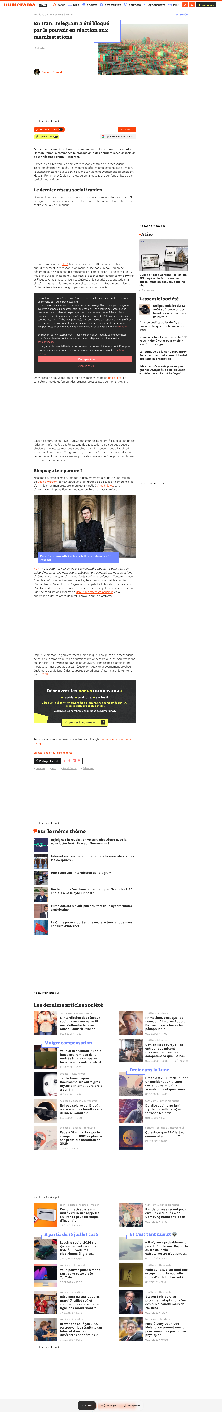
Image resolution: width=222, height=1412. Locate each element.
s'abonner (208, 4)
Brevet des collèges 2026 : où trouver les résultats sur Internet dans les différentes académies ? (81, 1329)
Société (184, 14)
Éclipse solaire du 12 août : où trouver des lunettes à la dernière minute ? (169, 311)
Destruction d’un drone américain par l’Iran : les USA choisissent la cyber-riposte (92, 891)
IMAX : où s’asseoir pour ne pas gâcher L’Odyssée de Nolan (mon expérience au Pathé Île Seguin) (162, 369)
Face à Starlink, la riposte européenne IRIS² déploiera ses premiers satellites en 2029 (81, 1138)
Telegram (88, 768)
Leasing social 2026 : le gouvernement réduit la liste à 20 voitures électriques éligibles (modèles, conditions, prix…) (78, 1248)
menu (43, 4)
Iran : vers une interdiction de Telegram (81, 873)
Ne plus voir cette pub (46, 121)
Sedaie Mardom (48, 482)
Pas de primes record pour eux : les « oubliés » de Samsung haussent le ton (165, 1213)
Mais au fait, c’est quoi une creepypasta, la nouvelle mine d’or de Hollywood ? (166, 1273)
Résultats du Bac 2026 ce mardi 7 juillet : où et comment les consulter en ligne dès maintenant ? (80, 1302)
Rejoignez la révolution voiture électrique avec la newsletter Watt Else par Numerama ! (89, 841)
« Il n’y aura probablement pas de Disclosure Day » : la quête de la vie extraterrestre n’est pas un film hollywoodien (166, 1247)
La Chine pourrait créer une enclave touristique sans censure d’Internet (92, 924)
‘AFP (45, 674)
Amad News (105, 486)
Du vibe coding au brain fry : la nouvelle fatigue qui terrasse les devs (162, 326)
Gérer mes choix (84, 366)
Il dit (37, 569)
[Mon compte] (185, 4)
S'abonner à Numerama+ (81, 722)
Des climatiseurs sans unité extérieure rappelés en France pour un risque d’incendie (79, 1214)
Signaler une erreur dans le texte (53, 753)
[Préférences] (192, 4)
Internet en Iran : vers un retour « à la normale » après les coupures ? (92, 858)
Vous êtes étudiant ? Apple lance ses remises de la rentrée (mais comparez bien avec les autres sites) (80, 1056)
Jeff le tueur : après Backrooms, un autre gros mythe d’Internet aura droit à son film (81, 1083)
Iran (53, 768)
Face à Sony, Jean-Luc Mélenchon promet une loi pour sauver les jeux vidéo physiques (165, 1329)
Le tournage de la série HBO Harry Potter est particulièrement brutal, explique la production (163, 355)
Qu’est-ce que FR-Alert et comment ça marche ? (164, 1134)
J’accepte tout (86, 359)
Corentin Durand (52, 72)
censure (40, 768)
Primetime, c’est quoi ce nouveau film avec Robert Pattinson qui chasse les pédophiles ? (165, 1023)
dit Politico (115, 378)
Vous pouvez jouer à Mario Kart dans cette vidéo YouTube (80, 1273)
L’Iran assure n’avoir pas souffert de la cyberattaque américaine (91, 907)
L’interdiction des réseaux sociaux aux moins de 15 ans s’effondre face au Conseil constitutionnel (80, 1023)
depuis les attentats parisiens (94, 592)
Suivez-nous (127, 129)
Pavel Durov (69, 768)
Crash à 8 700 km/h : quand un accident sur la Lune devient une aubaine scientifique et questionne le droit (166, 1083)
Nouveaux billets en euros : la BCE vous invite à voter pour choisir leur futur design (163, 340)
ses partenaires (46, 342)
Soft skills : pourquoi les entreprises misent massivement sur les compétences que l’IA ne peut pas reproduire (164, 1050)
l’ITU (65, 264)
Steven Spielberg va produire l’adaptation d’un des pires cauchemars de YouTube (165, 1302)
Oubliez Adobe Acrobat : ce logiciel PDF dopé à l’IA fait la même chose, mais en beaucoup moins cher (163, 280)
